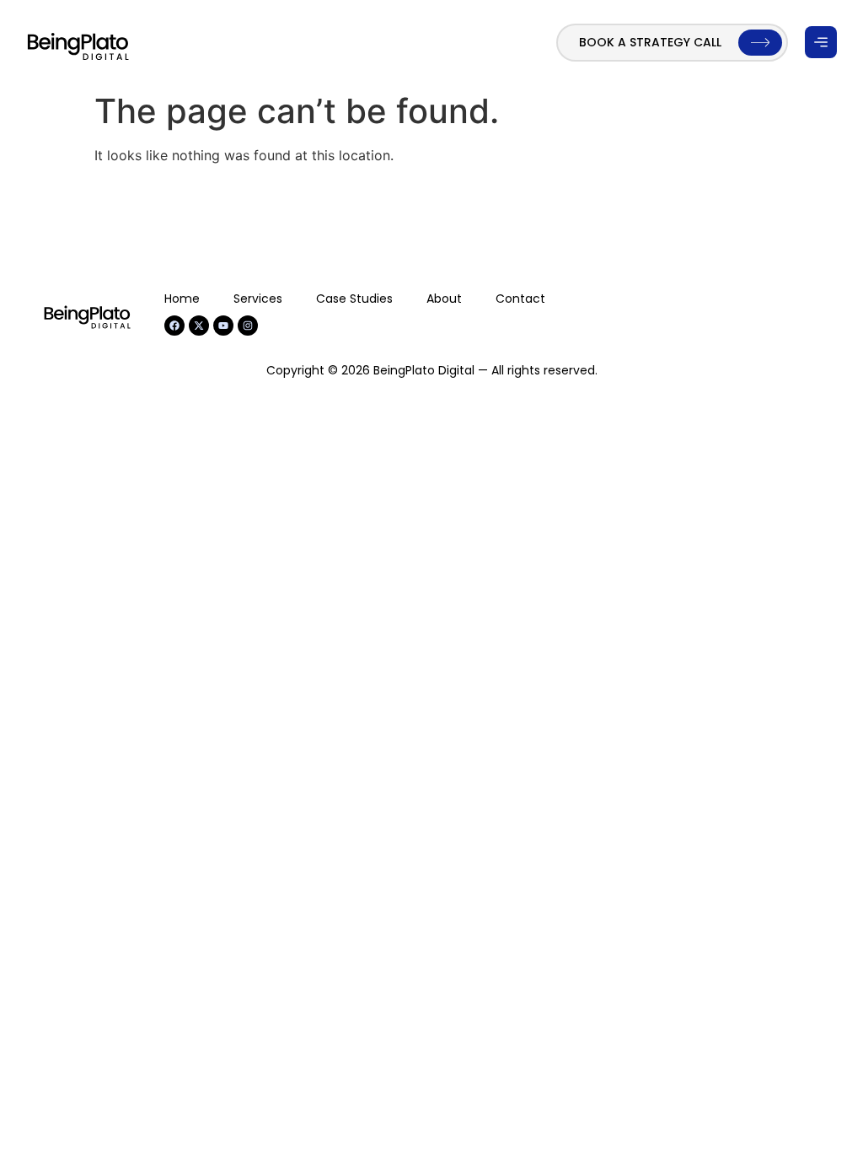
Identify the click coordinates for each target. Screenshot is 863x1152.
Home (182, 298)
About (444, 298)
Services (257, 298)
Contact (520, 298)
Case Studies (354, 298)
